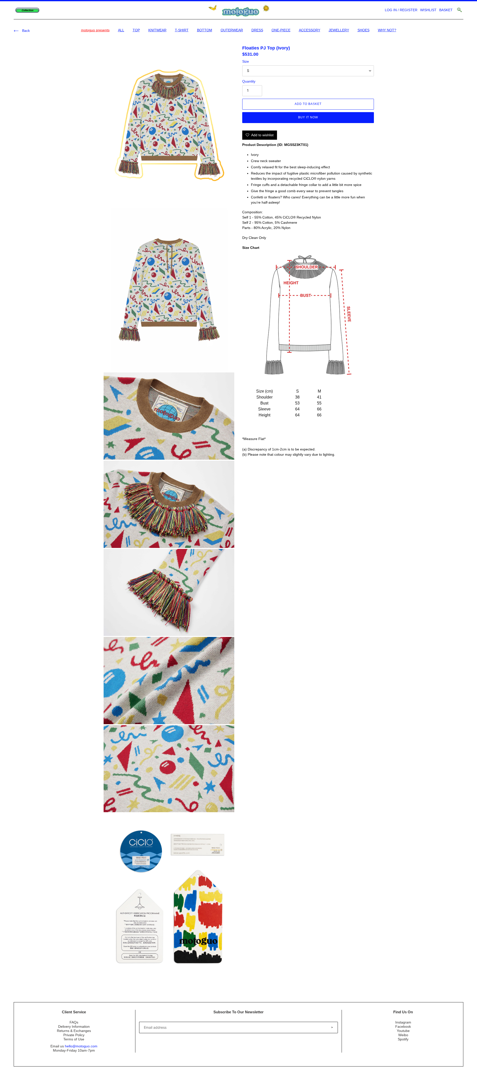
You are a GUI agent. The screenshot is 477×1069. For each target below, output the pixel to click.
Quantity (248, 81)
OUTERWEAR (232, 30)
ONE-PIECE (281, 30)
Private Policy (73, 1035)
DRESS (257, 30)
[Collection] (27, 10)
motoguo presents (95, 30)
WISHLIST (428, 10)
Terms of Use (73, 1039)
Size (245, 61)
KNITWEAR (157, 30)
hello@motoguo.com (81, 1046)
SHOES (363, 30)
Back (25, 31)
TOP (136, 30)
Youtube (403, 1031)
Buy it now (308, 117)
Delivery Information (74, 1026)
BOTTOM (204, 30)
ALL (121, 30)
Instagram (403, 1022)
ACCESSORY (309, 30)
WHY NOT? (387, 30)
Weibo (403, 1035)
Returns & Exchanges (74, 1031)
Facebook (403, 1026)
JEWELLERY (339, 30)
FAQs (74, 1022)
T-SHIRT (182, 30)
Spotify (403, 1039)
